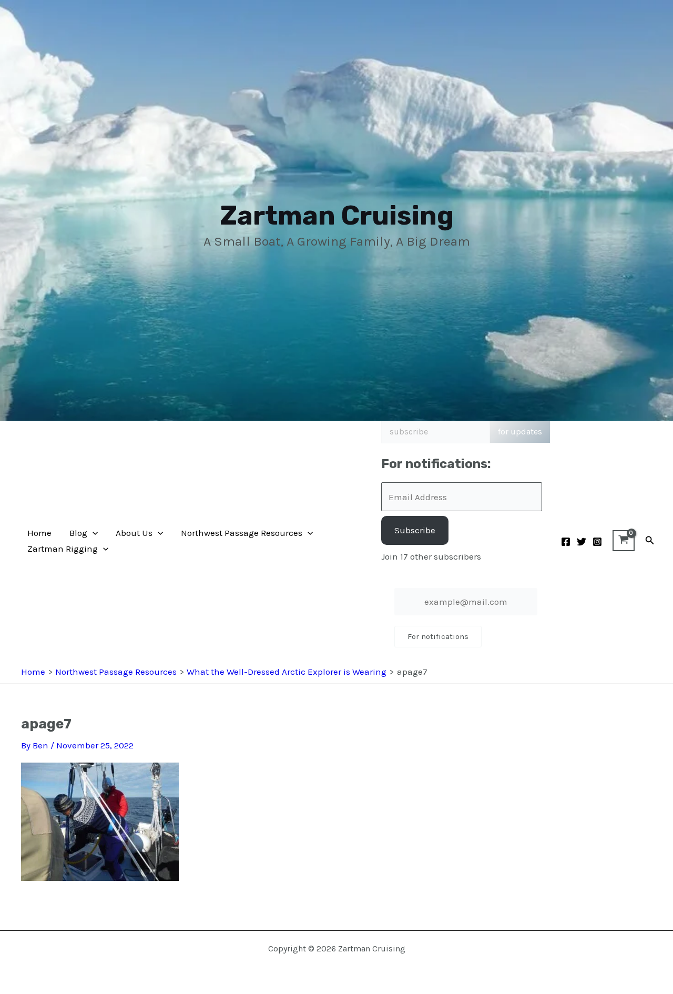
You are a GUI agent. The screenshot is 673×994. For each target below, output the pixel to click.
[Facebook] (565, 541)
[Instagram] (597, 541)
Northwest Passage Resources (241, 533)
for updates (520, 432)
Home (39, 533)
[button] (92, 533)
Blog (78, 533)
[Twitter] (581, 541)
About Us (134, 533)
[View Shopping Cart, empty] (624, 540)
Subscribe (414, 530)
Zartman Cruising (337, 215)
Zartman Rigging (62, 548)
